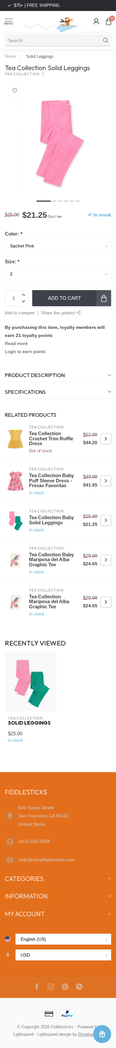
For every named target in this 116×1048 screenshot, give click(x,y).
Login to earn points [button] (25, 351)
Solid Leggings (39, 56)
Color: (13, 233)
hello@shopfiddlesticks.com (46, 859)
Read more (16, 343)
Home (10, 56)
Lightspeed (23, 1034)
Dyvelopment (90, 1034)
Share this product (59, 313)
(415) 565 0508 (34, 841)
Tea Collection (22, 74)
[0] (108, 21)
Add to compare (19, 313)
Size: (12, 261)
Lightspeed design (54, 1034)
